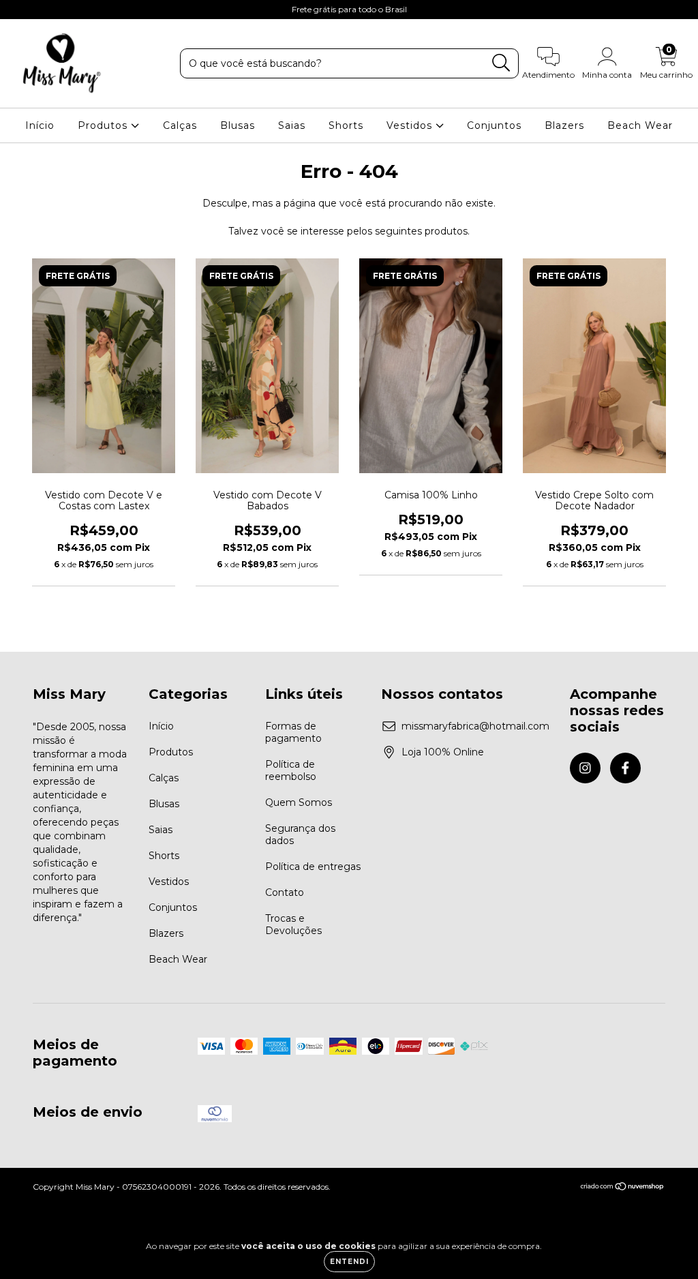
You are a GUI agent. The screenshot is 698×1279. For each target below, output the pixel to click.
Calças (180, 125)
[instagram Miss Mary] (20, 9)
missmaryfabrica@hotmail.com (475, 726)
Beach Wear (640, 125)
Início (40, 125)
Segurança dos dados (300, 834)
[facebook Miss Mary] (39, 9)
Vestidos (411, 125)
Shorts (346, 125)
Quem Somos (298, 802)
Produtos (104, 125)
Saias (291, 125)
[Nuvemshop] (622, 1188)
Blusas (237, 125)
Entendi (349, 1261)
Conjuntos (494, 125)
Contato (284, 892)
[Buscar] (501, 63)
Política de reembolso (290, 770)
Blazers (564, 125)
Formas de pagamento (293, 732)
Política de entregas (313, 866)
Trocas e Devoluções (293, 924)
